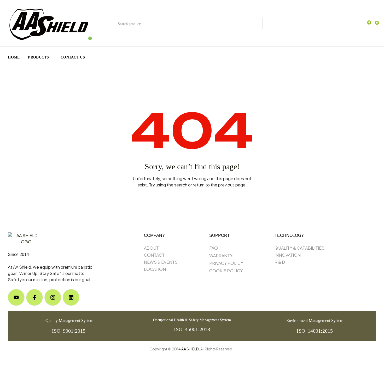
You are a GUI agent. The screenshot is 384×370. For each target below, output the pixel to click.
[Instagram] (52, 297)
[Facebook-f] (34, 297)
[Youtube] (16, 297)
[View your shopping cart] (366, 23)
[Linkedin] (71, 297)
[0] (374, 23)
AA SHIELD (190, 348)
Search (112, 23)
